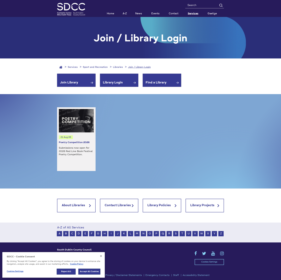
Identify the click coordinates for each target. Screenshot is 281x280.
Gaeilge (212, 13)
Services (73, 67)
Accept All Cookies (89, 272)
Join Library (69, 82)
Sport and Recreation (95, 67)
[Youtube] (213, 254)
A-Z (125, 13)
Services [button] (193, 13)
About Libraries (73, 205)
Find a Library (156, 82)
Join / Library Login (139, 67)
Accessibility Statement (196, 275)
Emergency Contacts (157, 275)
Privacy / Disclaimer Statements (123, 275)
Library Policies (159, 205)
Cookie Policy (76, 264)
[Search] (221, 5)
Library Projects (202, 205)
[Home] (60, 67)
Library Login (113, 82)
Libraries (118, 67)
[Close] (101, 256)
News (138, 13)
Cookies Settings (209, 262)
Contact (173, 13)
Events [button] (155, 13)
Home (110, 13)
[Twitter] (204, 254)
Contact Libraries (118, 205)
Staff (176, 275)
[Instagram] (222, 254)
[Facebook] (195, 254)
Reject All (66, 272)
